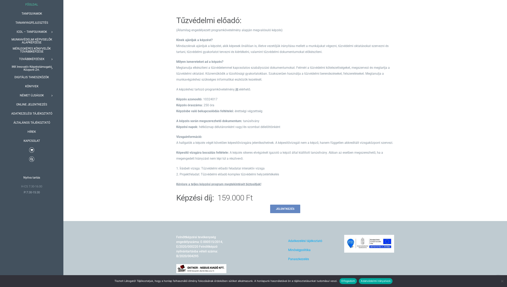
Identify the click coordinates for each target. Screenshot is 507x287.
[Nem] (502, 281)
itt (236, 89)
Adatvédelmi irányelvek (376, 280)
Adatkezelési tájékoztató (305, 241)
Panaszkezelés (298, 259)
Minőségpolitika (299, 250)
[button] (31, 159)
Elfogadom (348, 280)
